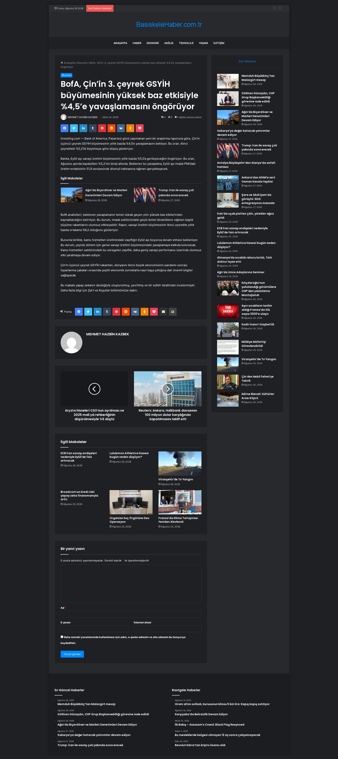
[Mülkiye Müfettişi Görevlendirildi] (228, 347)
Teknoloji (186, 43)
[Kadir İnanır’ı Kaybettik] (228, 329)
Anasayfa (120, 43)
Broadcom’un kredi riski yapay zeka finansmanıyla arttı (79, 495)
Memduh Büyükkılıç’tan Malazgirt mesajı (258, 78)
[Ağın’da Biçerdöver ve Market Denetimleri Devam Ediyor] (71, 195)
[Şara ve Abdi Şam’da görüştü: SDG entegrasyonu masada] (228, 200)
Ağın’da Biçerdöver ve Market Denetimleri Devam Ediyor (149, 8)
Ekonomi (153, 43)
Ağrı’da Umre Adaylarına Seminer (240, 272)
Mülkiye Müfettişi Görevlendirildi (254, 344)
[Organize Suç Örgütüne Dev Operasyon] (131, 502)
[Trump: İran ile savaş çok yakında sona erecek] (145, 195)
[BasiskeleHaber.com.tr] (169, 24)
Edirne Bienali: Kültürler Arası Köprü (258, 396)
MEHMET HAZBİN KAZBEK (83, 117)
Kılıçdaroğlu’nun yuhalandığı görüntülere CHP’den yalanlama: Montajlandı (259, 289)
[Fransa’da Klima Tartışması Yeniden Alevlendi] (179, 502)
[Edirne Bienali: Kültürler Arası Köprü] (228, 399)
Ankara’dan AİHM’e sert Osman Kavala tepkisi (258, 179)
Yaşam (203, 43)
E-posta (66, 622)
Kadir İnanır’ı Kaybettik (258, 324)
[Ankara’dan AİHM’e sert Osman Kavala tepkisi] (228, 182)
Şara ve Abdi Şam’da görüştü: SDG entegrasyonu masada (258, 199)
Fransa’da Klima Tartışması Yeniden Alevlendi (178, 520)
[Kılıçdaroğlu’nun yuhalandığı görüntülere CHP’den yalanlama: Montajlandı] (228, 288)
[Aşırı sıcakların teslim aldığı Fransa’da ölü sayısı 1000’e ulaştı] (228, 311)
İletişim (218, 43)
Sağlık (168, 43)
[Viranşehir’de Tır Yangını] (179, 463)
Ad (63, 607)
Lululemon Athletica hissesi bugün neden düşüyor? (129, 455)
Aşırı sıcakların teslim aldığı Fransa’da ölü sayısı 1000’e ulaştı (257, 310)
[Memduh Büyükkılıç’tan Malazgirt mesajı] (228, 81)
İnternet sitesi (142, 622)
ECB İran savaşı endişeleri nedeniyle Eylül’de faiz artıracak (79, 457)
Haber (137, 43)
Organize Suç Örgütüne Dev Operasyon (129, 520)
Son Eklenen (247, 61)
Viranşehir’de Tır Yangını (175, 479)
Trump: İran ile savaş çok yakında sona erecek (259, 147)
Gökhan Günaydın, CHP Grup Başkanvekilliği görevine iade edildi (258, 97)
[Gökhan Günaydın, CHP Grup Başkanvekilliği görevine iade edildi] (228, 98)
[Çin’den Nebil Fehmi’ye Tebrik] (228, 382)
